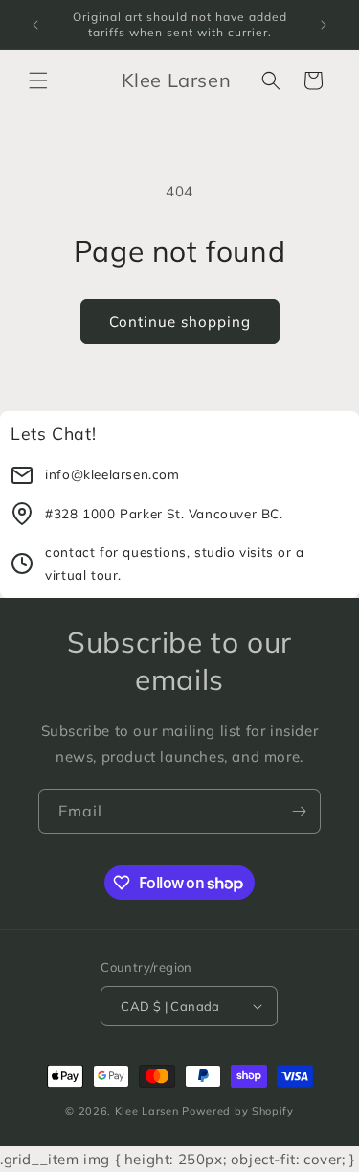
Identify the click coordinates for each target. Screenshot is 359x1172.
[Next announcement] (324, 25)
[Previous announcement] (35, 25)
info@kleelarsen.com (112, 474)
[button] (38, 80)
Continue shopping (180, 321)
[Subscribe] (299, 811)
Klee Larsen (147, 1110)
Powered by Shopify (238, 1110)
